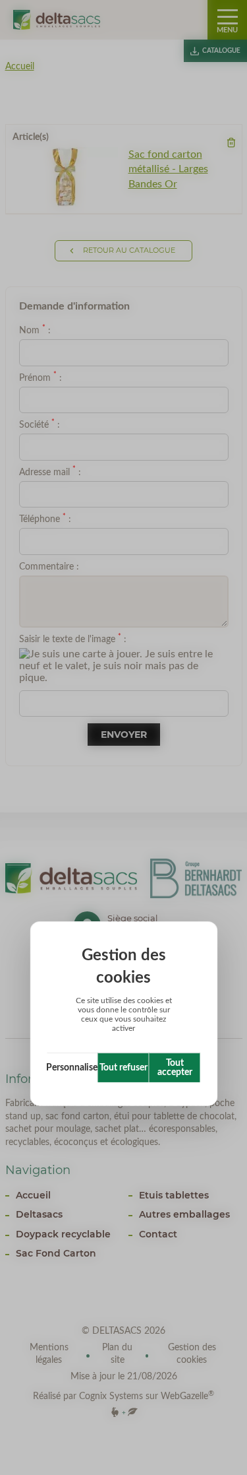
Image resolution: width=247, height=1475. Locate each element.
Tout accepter (174, 1068)
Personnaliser (72, 1067)
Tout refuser (123, 1067)
